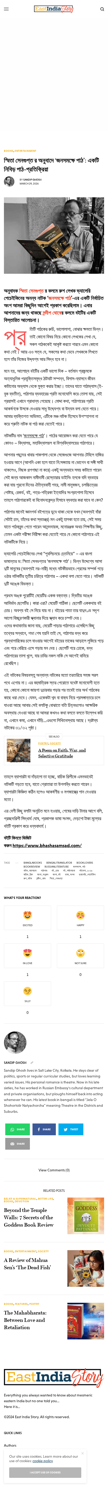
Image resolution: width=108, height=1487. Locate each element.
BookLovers (85, 863)
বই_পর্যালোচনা (69, 870)
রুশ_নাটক (28, 878)
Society (55, 743)
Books (8, 151)
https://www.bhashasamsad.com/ (47, 845)
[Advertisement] (54, 75)
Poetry (43, 743)
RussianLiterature (57, 866)
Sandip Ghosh (32, 179)
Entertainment (25, 151)
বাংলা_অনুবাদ (42, 874)
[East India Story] (54, 9)
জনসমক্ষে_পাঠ (79, 866)
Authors (10, 1445)
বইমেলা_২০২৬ (85, 870)
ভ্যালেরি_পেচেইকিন (87, 874)
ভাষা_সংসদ (69, 874)
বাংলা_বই (57, 874)
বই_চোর (55, 870)
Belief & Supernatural (20, 1198)
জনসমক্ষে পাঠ (34, 435)
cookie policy (43, 1461)
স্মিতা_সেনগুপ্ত (56, 878)
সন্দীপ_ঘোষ (40, 878)
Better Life (45, 1198)
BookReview (32, 866)
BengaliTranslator (59, 863)
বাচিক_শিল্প (28, 874)
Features (21, 1303)
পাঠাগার (44, 870)
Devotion (22, 1201)
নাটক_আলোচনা (30, 870)
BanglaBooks (33, 863)
